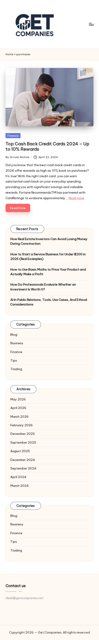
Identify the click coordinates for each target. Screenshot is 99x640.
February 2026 (21, 425)
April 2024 (18, 477)
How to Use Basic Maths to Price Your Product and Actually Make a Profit (48, 271)
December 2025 (22, 434)
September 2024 (23, 468)
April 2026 (18, 408)
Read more (76, 198)
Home (9, 54)
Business (16, 343)
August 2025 (20, 451)
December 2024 (22, 460)
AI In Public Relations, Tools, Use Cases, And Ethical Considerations (48, 302)
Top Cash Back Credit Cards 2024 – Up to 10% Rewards (47, 146)
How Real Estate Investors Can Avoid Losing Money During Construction (48, 241)
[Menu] (91, 24)
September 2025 (23, 442)
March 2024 (19, 486)
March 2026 (19, 416)
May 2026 (18, 399)
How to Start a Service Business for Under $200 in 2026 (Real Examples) (48, 256)
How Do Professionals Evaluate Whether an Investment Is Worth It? (43, 286)
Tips (13, 360)
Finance (13, 135)
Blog (13, 334)
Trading (16, 369)
